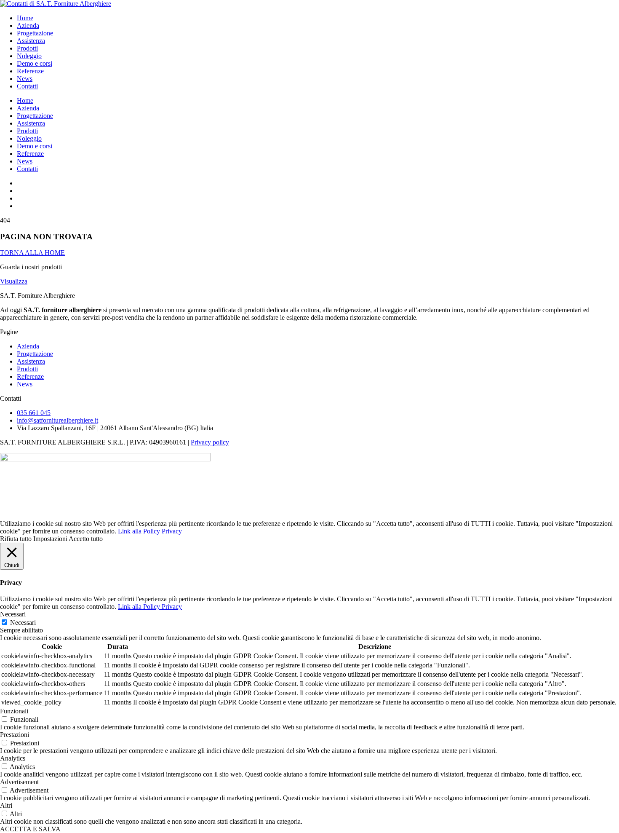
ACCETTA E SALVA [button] (30, 829)
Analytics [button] (12, 758)
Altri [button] (6, 805)
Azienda (28, 25)
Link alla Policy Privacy (150, 531)
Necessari (23, 622)
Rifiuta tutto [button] (16, 538)
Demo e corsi (34, 63)
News (24, 78)
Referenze (30, 71)
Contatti (27, 86)
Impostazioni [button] (50, 538)
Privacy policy (210, 442)
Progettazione (35, 33)
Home (25, 17)
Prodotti (27, 48)
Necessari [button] (13, 614)
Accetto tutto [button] (86, 538)
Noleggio (29, 55)
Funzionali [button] (14, 711)
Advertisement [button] (19, 781)
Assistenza (31, 40)
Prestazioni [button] (14, 734)
